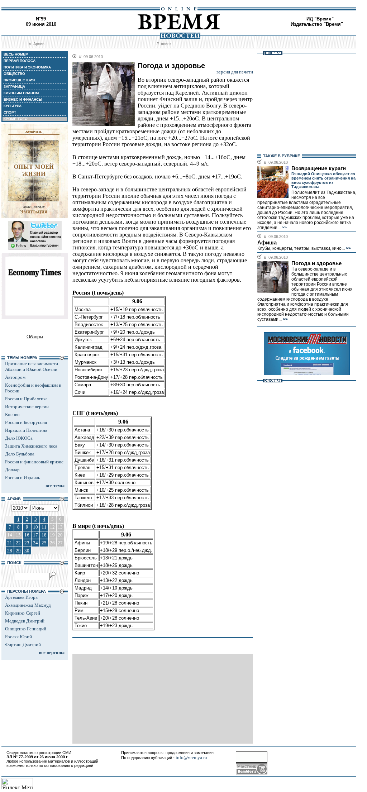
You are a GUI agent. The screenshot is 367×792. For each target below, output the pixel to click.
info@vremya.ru (191, 757)
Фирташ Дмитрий (23, 644)
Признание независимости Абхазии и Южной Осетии (31, 366)
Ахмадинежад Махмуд (28, 605)
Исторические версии (27, 406)
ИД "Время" (320, 19)
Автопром (15, 377)
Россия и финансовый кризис (34, 461)
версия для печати (234, 72)
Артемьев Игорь (21, 597)
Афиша (267, 242)
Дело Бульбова (19, 454)
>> (284, 227)
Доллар (12, 469)
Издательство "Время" (317, 24)
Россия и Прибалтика (26, 398)
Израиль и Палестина (26, 430)
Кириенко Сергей (22, 613)
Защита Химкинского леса (31, 446)
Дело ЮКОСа (19, 438)
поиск (166, 44)
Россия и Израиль (22, 477)
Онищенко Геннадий (25, 628)
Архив (38, 44)
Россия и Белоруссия (26, 422)
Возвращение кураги (318, 168)
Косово (12, 414)
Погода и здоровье (316, 263)
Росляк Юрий (18, 636)
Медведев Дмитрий (24, 621)
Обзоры (35, 336)
